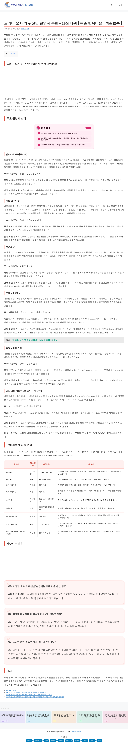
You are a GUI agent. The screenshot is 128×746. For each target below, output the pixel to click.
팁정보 (46, 740)
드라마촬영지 (17, 692)
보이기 (13, 53)
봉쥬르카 (61, 740)
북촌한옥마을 (26, 692)
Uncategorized (11, 690)
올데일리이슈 (38, 740)
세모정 (99, 740)
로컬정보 (84, 740)
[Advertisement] (64, 83)
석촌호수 (34, 692)
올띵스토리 (69, 740)
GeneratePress (76, 732)
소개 (120, 5)
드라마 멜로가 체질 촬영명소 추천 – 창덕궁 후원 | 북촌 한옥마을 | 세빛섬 (29, 695)
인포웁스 (77, 740)
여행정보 (92, 740)
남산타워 (9, 692)
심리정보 (53, 740)
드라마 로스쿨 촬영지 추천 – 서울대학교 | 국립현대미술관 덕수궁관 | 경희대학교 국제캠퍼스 (35, 697)
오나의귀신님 (42, 692)
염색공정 (29, 740)
